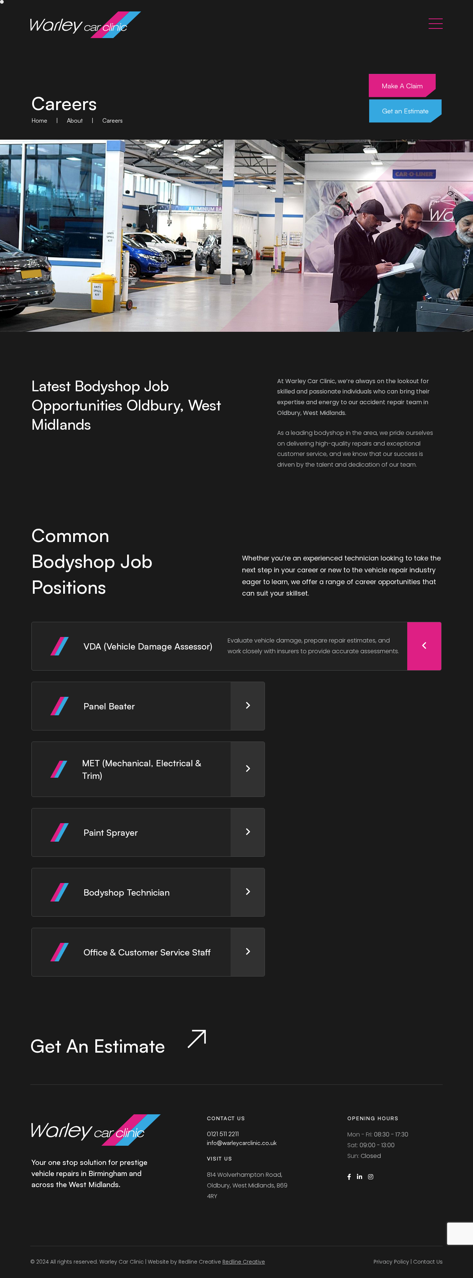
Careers (112, 120)
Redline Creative (243, 1261)
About (75, 120)
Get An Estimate (100, 1044)
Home (39, 120)
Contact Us (428, 1261)
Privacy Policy (391, 1261)
